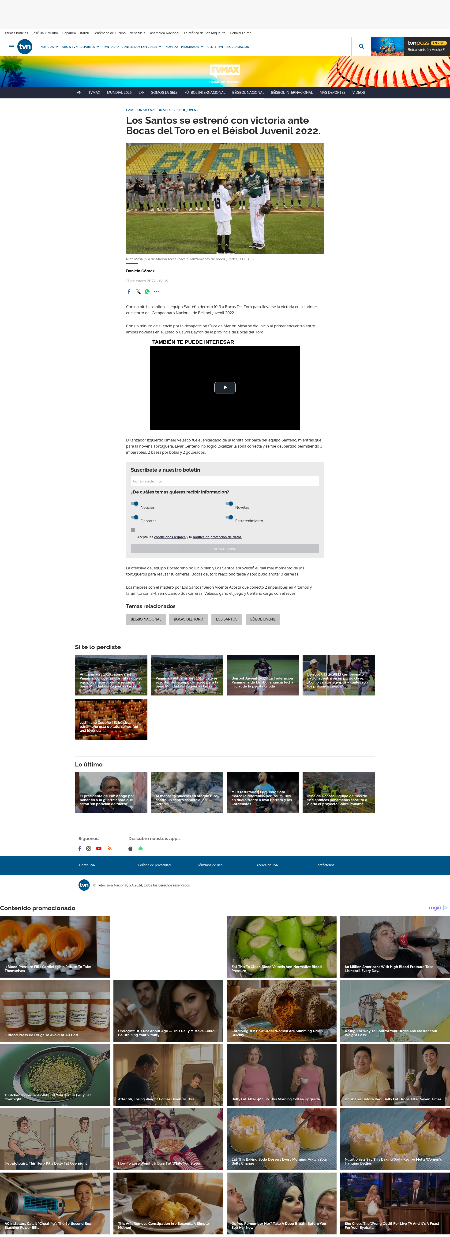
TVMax (94, 92)
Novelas (171, 47)
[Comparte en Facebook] (129, 291)
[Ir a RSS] (110, 848)
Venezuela (138, 33)
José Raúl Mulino (45, 33)
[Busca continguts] (361, 46)
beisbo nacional (146, 619)
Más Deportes (332, 92)
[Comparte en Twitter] (138, 291)
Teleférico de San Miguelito (204, 33)
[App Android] (141, 848)
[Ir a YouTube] (99, 848)
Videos (358, 92)
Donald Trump (240, 33)
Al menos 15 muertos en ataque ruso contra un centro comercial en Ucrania (186, 800)
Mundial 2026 (119, 92)
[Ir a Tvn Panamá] (24, 46)
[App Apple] (131, 848)
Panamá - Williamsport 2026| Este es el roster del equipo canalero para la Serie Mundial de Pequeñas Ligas (187, 682)
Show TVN (70, 47)
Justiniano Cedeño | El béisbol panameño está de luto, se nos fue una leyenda (109, 727)
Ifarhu (84, 33)
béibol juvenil (262, 619)
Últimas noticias (16, 33)
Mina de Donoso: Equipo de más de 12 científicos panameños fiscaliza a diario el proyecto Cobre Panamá (337, 800)
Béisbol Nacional (248, 92)
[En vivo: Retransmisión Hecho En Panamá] (387, 46)
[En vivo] (411, 41)
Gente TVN (215, 47)
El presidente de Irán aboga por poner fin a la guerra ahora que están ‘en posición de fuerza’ (107, 800)
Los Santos (226, 619)
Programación (237, 47)
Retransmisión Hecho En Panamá (428, 50)
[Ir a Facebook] (81, 848)
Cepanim (69, 33)
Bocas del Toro (188, 619)
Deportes (87, 47)
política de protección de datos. (217, 537)
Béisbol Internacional (292, 92)
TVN (78, 92)
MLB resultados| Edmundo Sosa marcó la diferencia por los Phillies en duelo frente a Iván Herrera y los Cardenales (262, 798)
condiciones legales (170, 537)
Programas (190, 47)
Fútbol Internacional (204, 92)
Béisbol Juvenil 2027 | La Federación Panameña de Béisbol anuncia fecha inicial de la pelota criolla (262, 682)
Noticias (47, 47)
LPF (141, 92)
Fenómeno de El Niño (110, 33)
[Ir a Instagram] (89, 848)
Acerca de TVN (267, 865)
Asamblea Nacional (164, 33)
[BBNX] (84, 885)
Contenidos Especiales (139, 47)
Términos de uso (209, 865)
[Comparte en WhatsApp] (147, 291)
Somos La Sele (164, 92)
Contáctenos (324, 865)
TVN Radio (111, 47)
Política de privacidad (154, 865)
